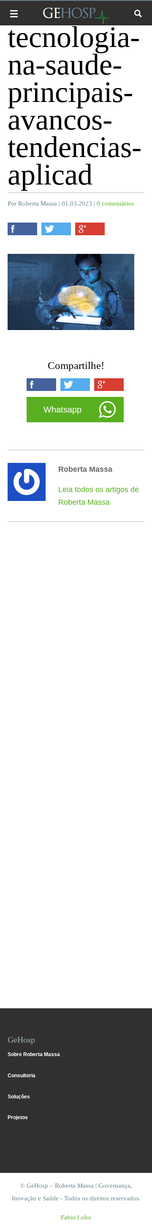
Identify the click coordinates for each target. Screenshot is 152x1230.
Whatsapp (62, 409)
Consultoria (21, 1076)
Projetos (18, 1117)
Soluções (19, 1097)
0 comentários (115, 203)
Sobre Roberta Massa (34, 1054)
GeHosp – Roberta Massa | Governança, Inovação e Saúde (76, 15)
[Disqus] (76, 653)
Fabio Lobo (76, 1217)
